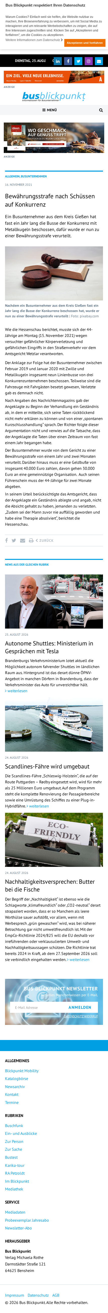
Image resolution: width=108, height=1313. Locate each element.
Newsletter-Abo (18, 1227)
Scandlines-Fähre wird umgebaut (47, 766)
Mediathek (14, 1188)
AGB (55, 1295)
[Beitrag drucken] (31, 540)
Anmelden (80, 1007)
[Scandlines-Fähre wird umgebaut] (54, 725)
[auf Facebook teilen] (7, 540)
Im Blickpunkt (17, 1181)
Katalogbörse (16, 1078)
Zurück (46, 540)
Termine (12, 1102)
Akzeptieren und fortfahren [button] (85, 42)
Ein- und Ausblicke (21, 1133)
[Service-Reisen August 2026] (54, 138)
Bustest (11, 1157)
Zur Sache (13, 1149)
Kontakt (11, 1094)
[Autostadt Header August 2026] (54, 77)
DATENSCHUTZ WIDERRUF (81, 1016)
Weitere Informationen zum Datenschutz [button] (33, 40)
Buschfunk (14, 1125)
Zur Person (14, 1141)
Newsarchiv (15, 1086)
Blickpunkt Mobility (21, 1070)
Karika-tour (14, 1165)
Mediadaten (15, 1212)
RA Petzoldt (15, 1173)
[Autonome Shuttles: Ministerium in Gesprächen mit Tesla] (54, 601)
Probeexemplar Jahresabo (27, 1220)
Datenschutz (38, 1295)
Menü (51, 110)
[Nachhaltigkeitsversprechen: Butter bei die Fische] (54, 840)
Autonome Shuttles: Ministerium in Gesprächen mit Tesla (49, 647)
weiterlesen (17, 690)
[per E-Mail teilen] (22, 540)
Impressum (14, 1295)
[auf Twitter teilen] (14, 540)
